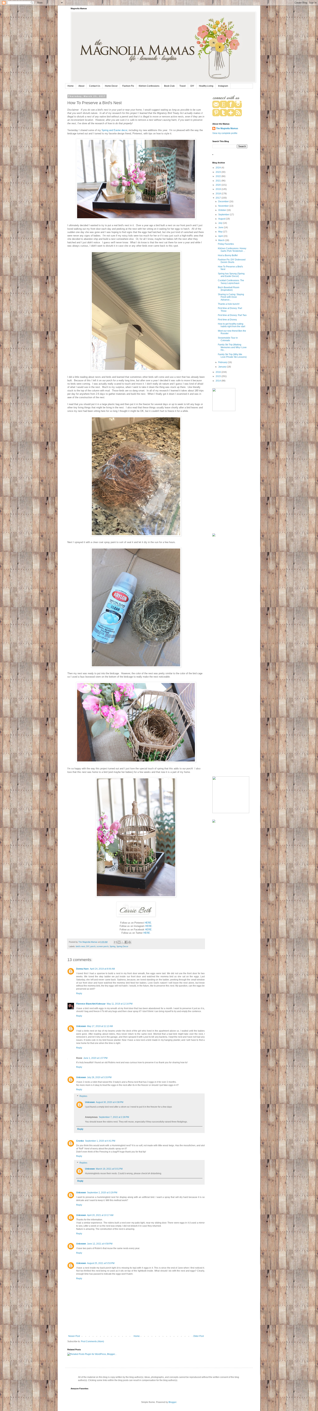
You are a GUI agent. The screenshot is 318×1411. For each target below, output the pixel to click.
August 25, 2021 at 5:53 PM (100, 1263)
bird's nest (80, 946)
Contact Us (94, 86)
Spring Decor (122, 946)
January (222, 366)
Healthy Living (206, 86)
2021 (218, 180)
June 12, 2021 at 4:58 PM (99, 1243)
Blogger (172, 1402)
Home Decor (111, 86)
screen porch (103, 946)
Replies (83, 1096)
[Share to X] (122, 942)
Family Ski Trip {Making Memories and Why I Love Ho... (232, 347)
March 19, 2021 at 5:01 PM (109, 1169)
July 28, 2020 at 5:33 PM (99, 1077)
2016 (218, 372)
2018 (218, 193)
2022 (218, 176)
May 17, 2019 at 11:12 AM (100, 1026)
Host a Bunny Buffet (228, 255)
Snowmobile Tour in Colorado (228, 339)
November (223, 206)
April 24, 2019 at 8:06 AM (102, 969)
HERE (148, 922)
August (222, 219)
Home (71, 86)
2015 (218, 376)
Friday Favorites (226, 244)
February (223, 362)
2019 (218, 189)
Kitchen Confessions (149, 86)
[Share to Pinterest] (129, 942)
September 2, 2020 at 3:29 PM (102, 1192)
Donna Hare (82, 969)
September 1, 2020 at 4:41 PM (100, 1141)
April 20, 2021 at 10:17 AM (100, 1215)
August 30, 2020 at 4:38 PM (109, 1102)
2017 (218, 198)
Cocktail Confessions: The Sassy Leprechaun (231, 281)
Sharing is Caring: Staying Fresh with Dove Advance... (231, 297)
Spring (112, 946)
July (220, 223)
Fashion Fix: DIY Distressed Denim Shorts (231, 261)
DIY (192, 86)
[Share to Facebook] (126, 942)
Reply (79, 993)
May (220, 231)
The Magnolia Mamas (227, 128)
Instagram (223, 86)
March (221, 240)
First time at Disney (227, 319)
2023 (218, 172)
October (222, 210)
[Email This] (115, 942)
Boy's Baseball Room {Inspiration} (228, 288)
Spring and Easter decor (114, 130)
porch (93, 946)
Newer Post (74, 1336)
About (81, 86)
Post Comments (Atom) (92, 1341)
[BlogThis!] (119, 942)
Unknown (81, 1026)
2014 (218, 380)
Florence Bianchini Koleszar (91, 1003)
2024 (218, 167)
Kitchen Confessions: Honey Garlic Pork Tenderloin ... (232, 249)
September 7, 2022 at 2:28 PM (114, 1117)
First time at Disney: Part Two (232, 315)
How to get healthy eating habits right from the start (231, 325)
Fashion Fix (128, 86)
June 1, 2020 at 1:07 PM (95, 1058)
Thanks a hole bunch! (228, 304)
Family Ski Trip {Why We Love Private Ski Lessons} (232, 355)
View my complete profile (224, 133)
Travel (182, 86)
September (224, 214)
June (221, 227)
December (223, 201)
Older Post (198, 1336)
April (220, 236)
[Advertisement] (229, 473)
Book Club (169, 86)
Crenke (80, 1141)
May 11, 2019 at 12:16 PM (119, 1003)
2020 (218, 185)
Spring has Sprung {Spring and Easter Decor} (231, 274)
